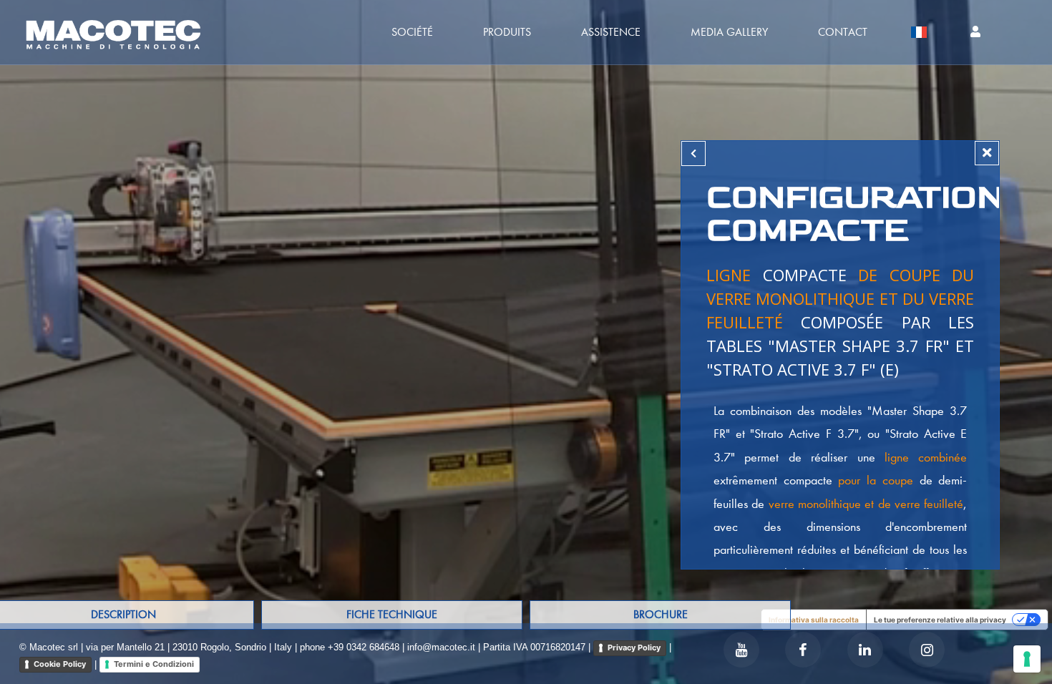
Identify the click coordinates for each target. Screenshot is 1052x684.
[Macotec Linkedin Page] (865, 650)
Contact (842, 32)
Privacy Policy (634, 648)
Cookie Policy (60, 664)
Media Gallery (729, 32)
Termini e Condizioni (154, 664)
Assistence (611, 32)
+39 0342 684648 (363, 647)
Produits (507, 32)
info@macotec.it (441, 647)
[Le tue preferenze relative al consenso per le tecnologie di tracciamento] (1027, 659)
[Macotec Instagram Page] (927, 650)
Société (412, 32)
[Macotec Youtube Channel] (741, 650)
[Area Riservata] (975, 32)
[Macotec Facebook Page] (803, 650)
